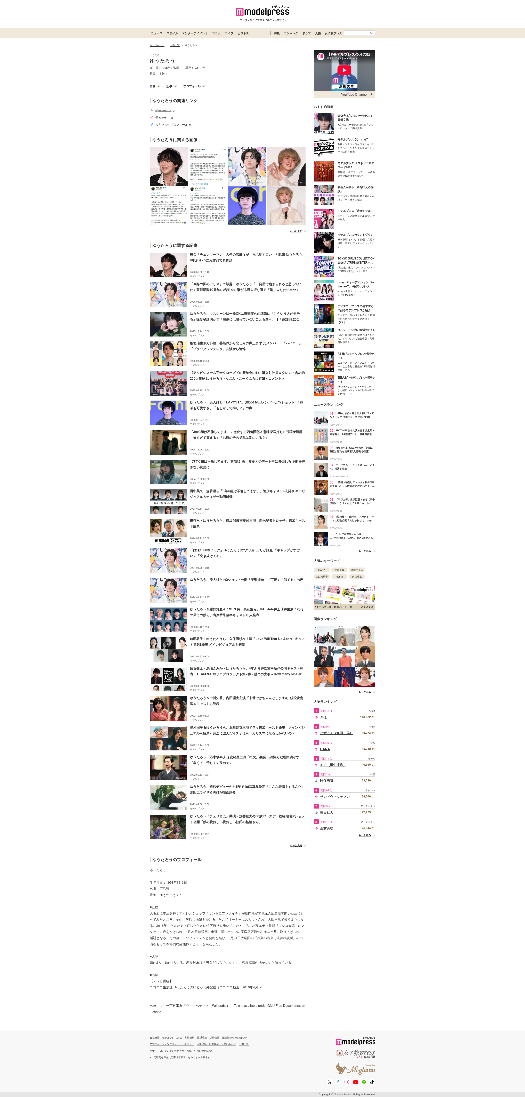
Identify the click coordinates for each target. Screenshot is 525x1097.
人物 (318, 33)
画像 (152, 86)
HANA (321, 570)
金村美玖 (326, 828)
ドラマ (306, 33)
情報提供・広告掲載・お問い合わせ (216, 1044)
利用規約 (189, 1037)
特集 (277, 33)
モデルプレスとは (172, 1037)
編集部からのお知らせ (234, 1037)
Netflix (339, 576)
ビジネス (243, 33)
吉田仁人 (326, 812)
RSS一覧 (244, 1044)
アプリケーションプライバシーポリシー (172, 1044)
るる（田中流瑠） (333, 765)
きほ (323, 717)
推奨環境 (202, 1037)
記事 (169, 86)
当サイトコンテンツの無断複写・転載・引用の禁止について (183, 1050)
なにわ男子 (322, 576)
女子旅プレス (333, 33)
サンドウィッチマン (335, 796)
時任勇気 (326, 780)
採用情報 (214, 1037)
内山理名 (357, 576)
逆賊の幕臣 (357, 570)
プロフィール (192, 86)
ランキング (291, 33)
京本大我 (339, 570)
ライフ (229, 33)
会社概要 (155, 1037)
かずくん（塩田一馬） (336, 733)
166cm (162, 73)
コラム (216, 33)
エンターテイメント (195, 33)
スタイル (172, 33)
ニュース (156, 33)
